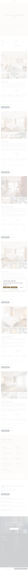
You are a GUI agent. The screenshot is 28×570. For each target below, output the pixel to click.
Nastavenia (21, 287)
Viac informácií (5, 285)
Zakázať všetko (14, 287)
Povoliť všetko (6, 287)
